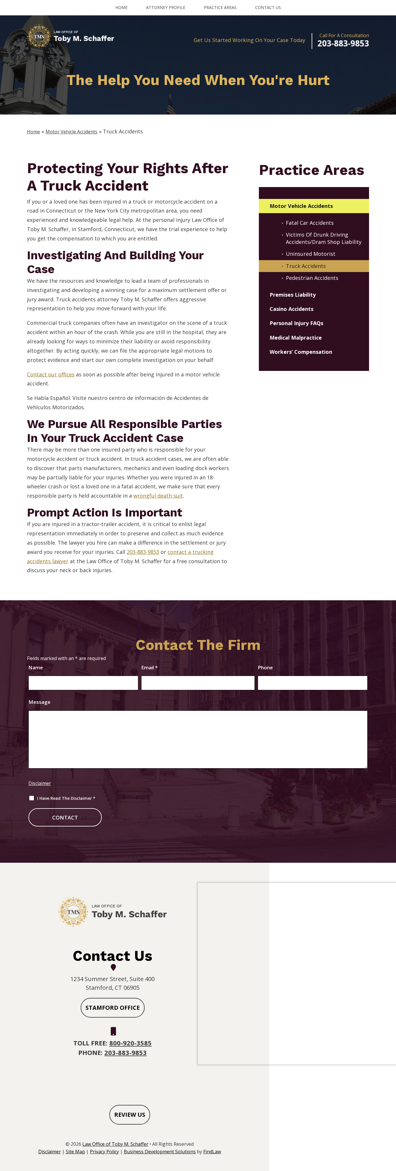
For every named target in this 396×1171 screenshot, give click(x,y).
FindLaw (212, 1151)
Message (39, 702)
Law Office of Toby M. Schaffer (115, 1144)
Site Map (75, 1151)
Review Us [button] (129, 1115)
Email (149, 667)
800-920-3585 (130, 1042)
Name (35, 667)
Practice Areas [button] (220, 7)
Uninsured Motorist (310, 253)
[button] (390, 1129)
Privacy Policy (104, 1151)
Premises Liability (293, 294)
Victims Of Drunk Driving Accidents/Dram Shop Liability (324, 238)
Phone (265, 667)
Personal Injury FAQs (296, 323)
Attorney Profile (165, 7)
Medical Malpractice (296, 337)
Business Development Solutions (160, 1151)
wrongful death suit (158, 495)
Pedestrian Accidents (312, 277)
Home (121, 7)
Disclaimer (39, 783)
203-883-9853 (343, 43)
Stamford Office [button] (113, 1008)
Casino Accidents (291, 308)
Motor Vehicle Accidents (301, 205)
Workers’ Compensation (301, 351)
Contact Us (268, 7)
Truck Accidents (306, 265)
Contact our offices (51, 374)
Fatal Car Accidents (310, 222)
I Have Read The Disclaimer (66, 798)
